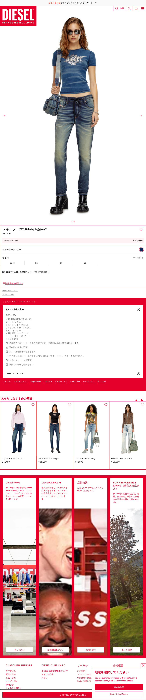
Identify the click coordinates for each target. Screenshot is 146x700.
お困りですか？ (8, 295)
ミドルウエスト (61, 382)
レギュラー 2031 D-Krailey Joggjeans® (89, 459)
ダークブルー (75, 382)
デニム (16, 302)
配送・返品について (10, 291)
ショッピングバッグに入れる (73, 695)
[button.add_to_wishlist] (141, 229)
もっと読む (19, 650)
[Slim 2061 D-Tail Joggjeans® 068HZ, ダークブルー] (55, 428)
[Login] (129, 8)
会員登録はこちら (55, 650)
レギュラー (48, 382)
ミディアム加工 (89, 382)
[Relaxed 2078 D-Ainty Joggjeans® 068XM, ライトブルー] (128, 428)
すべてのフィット (28, 302)
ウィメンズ (7, 302)
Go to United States (119, 694)
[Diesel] (18, 16)
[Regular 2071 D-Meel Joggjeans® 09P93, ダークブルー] (18, 428)
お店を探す (91, 650)
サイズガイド (138, 258)
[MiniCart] (136, 8)
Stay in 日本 (119, 687)
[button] (73, 3)
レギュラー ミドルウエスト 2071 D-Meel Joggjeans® (22, 459)
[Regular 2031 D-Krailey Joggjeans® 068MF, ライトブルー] (91, 428)
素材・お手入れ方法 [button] (15, 309)
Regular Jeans (36, 382)
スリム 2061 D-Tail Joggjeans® (50, 459)
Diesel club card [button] (15, 373)
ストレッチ (101, 382)
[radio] (141, 249)
